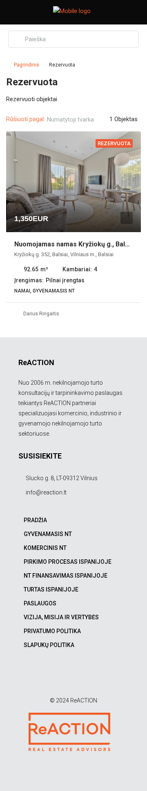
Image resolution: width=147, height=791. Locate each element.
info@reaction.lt (46, 492)
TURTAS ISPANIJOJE (51, 589)
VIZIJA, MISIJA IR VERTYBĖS (61, 617)
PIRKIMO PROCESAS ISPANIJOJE (67, 561)
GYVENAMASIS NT (48, 534)
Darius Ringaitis (41, 314)
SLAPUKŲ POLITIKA (49, 645)
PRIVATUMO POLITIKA (52, 631)
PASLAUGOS (40, 603)
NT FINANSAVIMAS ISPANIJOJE (65, 575)
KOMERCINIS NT (45, 548)
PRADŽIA (35, 520)
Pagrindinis (26, 65)
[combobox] (77, 119)
